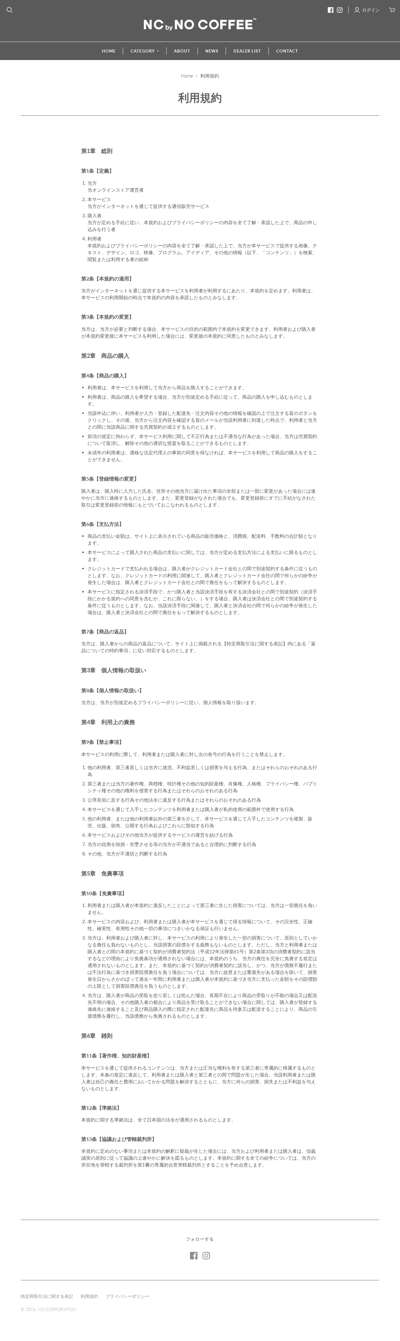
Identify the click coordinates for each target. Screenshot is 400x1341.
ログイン (371, 10)
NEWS (211, 50)
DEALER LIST (247, 50)
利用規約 (89, 1296)
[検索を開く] (10, 10)
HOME (109, 50)
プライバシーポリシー (127, 1296)
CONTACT (287, 50)
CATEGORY (142, 50)
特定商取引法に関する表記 (47, 1296)
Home (187, 75)
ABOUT (182, 50)
